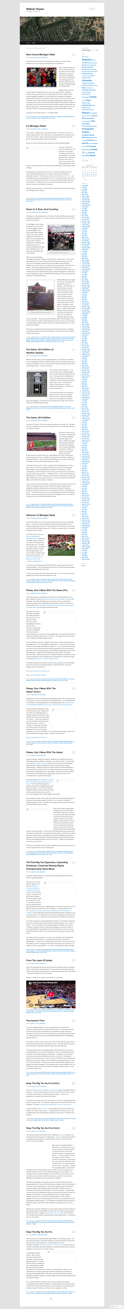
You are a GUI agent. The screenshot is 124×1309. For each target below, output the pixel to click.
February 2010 (85, 538)
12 (87, 172)
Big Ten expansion (46, 679)
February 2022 (85, 281)
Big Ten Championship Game (45, 949)
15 (93, 172)
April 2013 (84, 470)
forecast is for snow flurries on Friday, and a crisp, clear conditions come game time (34, 559)
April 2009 (84, 556)
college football (64, 1118)
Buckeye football (42, 198)
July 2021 (84, 294)
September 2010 (86, 525)
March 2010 (85, 536)
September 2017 (86, 376)
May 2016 (84, 404)
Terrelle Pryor (48, 341)
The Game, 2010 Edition (38, 417)
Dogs (84, 88)
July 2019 (84, 337)
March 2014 (85, 451)
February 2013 (85, 474)
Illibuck (61, 679)
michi (69, 1118)
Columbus (33, 337)
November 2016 (86, 394)
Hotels (89, 107)
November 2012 (86, 479)
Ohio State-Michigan (58, 199)
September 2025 (86, 205)
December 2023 (86, 242)
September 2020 (86, 312)
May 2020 (84, 319)
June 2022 (84, 274)
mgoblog (61, 741)
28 (91, 176)
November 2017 (86, 372)
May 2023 (84, 255)
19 (87, 174)
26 (87, 176)
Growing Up (86, 105)
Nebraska (38, 680)
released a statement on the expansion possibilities (53, 1245)
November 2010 (86, 522)
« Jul (85, 179)
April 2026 (84, 192)
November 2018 (86, 351)
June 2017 (84, 381)
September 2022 (86, 269)
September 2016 (86, 397)
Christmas (93, 69)
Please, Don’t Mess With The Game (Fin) (47, 590)
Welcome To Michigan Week (40, 515)
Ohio (32, 116)
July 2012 (84, 486)
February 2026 (85, 196)
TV (83, 152)
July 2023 (84, 251)
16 (96, 172)
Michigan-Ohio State (31, 199)
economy (88, 92)
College (92, 75)
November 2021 (86, 287)
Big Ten (45, 337)
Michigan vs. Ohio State (65, 198)
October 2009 (85, 545)
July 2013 (84, 465)
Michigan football (35, 340)
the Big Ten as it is (42, 1108)
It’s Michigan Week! (36, 125)
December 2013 (86, 456)
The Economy (86, 150)
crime (90, 85)
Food (88, 100)
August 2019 (85, 335)
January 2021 (85, 305)
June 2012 (84, 488)
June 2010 (84, 531)
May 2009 (84, 554)
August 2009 (85, 548)
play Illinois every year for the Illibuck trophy (46, 658)
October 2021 (85, 288)
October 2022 (85, 267)
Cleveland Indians (86, 75)
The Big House (33, 854)
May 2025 (84, 212)
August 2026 (85, 185)
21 (91, 174)
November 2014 (86, 436)
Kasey (91, 113)
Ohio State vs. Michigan (47, 199)
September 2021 (86, 290)
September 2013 (86, 461)
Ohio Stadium (42, 853)
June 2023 (84, 253)
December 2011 (86, 499)
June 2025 (84, 210)
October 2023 (85, 246)
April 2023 (84, 256)
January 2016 (85, 411)
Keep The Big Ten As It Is (39, 1231)
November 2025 (86, 201)
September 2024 (86, 226)
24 (83, 176)
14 (91, 172)
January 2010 (85, 540)
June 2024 (84, 232)
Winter (83, 156)
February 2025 (85, 217)
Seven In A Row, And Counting (42, 209)
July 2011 (84, 508)
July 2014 (84, 443)
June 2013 (84, 467)
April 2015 (84, 427)
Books (84, 65)
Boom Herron (59, 337)
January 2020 (85, 326)
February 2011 (85, 516)
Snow (95, 140)
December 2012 (86, 477)
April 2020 (84, 321)
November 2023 (86, 244)
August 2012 (85, 484)
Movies (94, 116)
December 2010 (86, 520)
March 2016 (85, 408)
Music (84, 118)
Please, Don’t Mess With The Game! (36, 737)
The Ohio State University (61, 1293)
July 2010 (84, 529)
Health (93, 105)
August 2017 (85, 377)
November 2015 (86, 415)
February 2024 (85, 239)
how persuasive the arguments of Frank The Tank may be (55, 1104)
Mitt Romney (89, 115)
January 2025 (85, 219)
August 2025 (85, 207)
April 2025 (84, 214)
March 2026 (85, 194)
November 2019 (86, 329)
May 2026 (84, 191)
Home (28, 43)
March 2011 (85, 515)
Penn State (54, 680)
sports (35, 116)
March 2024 (85, 237)
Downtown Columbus (89, 90)
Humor (85, 112)
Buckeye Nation (45, 116)
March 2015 (85, 429)
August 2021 (85, 292)
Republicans (93, 137)
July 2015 (84, 422)
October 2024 (85, 224)
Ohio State (34, 118)
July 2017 (84, 379)
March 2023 (85, 258)
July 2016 (84, 401)
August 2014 (85, 442)
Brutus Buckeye (67, 337)
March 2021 (85, 301)
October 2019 (85, 331)
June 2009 (84, 552)
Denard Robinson (68, 504)
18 (85, 174)
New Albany (90, 118)
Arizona (94, 60)
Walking (86, 152)
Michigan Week (53, 116)
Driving (83, 92)
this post (62, 1135)
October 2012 (85, 481)
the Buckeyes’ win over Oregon (54, 1213)
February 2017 (85, 388)
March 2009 (85, 557)
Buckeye (62, 851)
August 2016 (85, 399)
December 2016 (86, 392)
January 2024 (85, 240)
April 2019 (84, 342)
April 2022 (84, 278)
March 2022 (85, 280)
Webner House (35, 9)
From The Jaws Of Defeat (39, 960)
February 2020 (85, 324)
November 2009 (86, 543)
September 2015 (86, 418)
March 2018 (85, 365)
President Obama (88, 135)
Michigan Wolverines (62, 116)
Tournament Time (35, 1020)
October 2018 (85, 353)
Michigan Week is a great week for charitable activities (35, 536)
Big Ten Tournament (56, 1009)
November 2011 (86, 500)
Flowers (84, 100)
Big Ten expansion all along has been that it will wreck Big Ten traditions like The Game (40, 782)
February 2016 (85, 410)
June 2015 (84, 424)
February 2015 (85, 431)
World (92, 155)
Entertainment (86, 94)
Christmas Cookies (86, 71)
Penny (95, 126)
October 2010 (85, 524)
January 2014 (85, 454)
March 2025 (85, 216)
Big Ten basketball (46, 1009)
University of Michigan (40, 507)
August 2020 (85, 313)
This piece (58, 1137)
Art (83, 63)
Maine (95, 113)
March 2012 (85, 493)
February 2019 (85, 345)
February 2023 (85, 260)
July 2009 (84, 550)
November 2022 (86, 265)
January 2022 (85, 283)
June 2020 (84, 317)
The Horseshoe (41, 854)
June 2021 (84, 296)
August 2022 (85, 271)
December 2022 (86, 264)
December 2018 (86, 349)
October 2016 (85, 395)
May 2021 (84, 297)
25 (85, 176)
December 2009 (86, 541)
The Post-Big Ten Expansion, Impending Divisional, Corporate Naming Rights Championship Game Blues (47, 865)
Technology (91, 146)
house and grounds (87, 109)
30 (96, 176)
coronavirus (91, 83)
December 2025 (86, 199)
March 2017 (85, 386)
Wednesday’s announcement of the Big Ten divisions (57, 599)
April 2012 (84, 491)
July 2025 (84, 208)
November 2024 (86, 223)
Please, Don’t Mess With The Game (36, 675)
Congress (85, 83)
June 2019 (84, 338)
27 (89, 176)
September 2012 (86, 483)
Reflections (86, 137)
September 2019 (86, 333)
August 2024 (85, 228)
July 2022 (84, 272)
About (33, 43)
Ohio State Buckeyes (87, 126)
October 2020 (85, 310)
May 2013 (84, 468)
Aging (83, 56)
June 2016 (84, 402)
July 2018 (84, 358)
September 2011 (86, 504)
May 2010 (84, 532)
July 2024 (84, 230)
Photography (88, 128)
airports (86, 56)
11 (85, 172)
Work (88, 155)
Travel (94, 149)
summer (84, 146)
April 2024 (84, 235)
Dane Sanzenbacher (55, 338)
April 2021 (84, 299)
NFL (90, 121)
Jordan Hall (70, 338)
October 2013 (85, 459)
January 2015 (85, 433)
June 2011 (84, 509)
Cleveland (94, 71)
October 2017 (85, 374)
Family (93, 96)
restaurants (84, 140)
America (87, 59)
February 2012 (85, 495)
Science (90, 140)
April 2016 (84, 406)
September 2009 (86, 547)
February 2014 (85, 452)
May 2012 (84, 490)
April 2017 (84, 385)
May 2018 (84, 361)
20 (89, 174)
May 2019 (84, 340)
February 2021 (85, 303)
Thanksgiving (44, 118)
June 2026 (84, 189)
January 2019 (85, 347)
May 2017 (84, 383)
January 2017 (85, 390)
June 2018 (84, 360)
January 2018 (85, 369)
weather (36, 406)
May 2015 (84, 426)
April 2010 (84, 534)
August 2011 (85, 506)
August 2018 (85, 356)
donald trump (89, 87)
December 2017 (86, 370)
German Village (86, 103)
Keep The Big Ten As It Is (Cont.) (43, 1083)
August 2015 (85, 420)
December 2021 (86, 285)
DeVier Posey (64, 338)
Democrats (94, 85)
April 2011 (84, 513)
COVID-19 (85, 85)
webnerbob (44, 57)
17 (83, 174)
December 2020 (86, 306)
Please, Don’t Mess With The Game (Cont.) (38, 671)
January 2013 (85, 475)
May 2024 (84, 233)
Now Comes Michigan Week (40, 54)
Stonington (95, 143)
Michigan (57, 198)
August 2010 (85, 527)
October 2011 (85, 502)
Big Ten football (51, 337)
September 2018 (86, 354)
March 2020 (85, 322)
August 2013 (85, 463)
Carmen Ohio (41, 338)
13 (89, 172)
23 (96, 174)
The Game (69, 199)
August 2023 (85, 249)
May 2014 (84, 447)
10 (83, 172)
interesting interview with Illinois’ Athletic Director (45, 1090)
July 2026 (84, 187)
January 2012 (85, 497)
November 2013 (86, 458)
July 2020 (84, 315)
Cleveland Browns (87, 73)
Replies (61, 1120)
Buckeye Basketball (66, 1009)
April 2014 (84, 449)
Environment (85, 97)
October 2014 (85, 438)
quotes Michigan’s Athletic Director (35, 763)
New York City (85, 121)
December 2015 (86, 413)
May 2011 (84, 511)
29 (93, 176)
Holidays (84, 107)
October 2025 (85, 203)
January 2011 (85, 518)
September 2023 (86, 248)
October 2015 (85, 417)
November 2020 (86, 308)
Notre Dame (55, 951)
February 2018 (85, 367)
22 (93, 174)
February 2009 (85, 559)
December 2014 (86, 434)
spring (89, 143)
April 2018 (84, 363)
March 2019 (85, 344)
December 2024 (86, 221)
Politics (85, 131)
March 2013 (85, 472)
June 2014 (84, 445)
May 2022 (84, 276)
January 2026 (85, 198)
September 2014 (86, 440)
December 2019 (86, 328)
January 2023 (85, 262)
